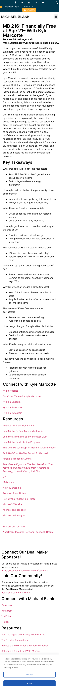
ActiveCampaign (12, 487)
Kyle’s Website (10, 390)
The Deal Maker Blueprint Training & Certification (29, 447)
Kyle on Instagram (12, 412)
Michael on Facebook (14, 509)
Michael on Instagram (14, 515)
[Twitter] (22, 2)
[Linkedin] (29, 2)
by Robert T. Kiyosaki (25, 453)
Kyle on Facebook (12, 407)
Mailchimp (8, 482)
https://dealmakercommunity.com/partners (24, 570)
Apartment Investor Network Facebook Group (28, 531)
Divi (5, 476)
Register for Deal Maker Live (18, 425)
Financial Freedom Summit (17, 458)
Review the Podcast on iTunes (19, 498)
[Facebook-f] (15, 2)
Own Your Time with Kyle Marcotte (22, 396)
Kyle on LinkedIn (11, 401)
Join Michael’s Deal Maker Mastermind (23, 431)
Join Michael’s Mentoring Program (21, 442)
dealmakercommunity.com (15, 592)
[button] (57, 3)
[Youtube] (43, 2)
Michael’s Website (12, 504)
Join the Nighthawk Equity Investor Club (25, 436)
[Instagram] (36, 2)
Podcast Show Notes (14, 493)
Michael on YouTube (14, 526)
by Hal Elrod (28, 468)
